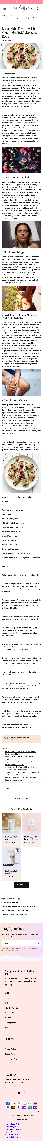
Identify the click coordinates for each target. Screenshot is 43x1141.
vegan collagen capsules (14, 1132)
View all (21, 885)
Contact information (22, 1119)
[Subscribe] (38, 943)
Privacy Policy (10, 1049)
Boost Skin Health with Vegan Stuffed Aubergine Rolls (18, 18)
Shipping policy (29, 1115)
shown (21, 418)
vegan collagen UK (12, 1124)
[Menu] (4, 8)
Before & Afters (11, 1013)
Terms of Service (11, 1064)
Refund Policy (10, 1054)
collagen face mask (12, 1134)
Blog (11, 15)
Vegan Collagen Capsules (10, 872)
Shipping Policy (11, 1059)
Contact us (9, 1044)
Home (3, 15)
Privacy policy (36, 1112)
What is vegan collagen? (10, 902)
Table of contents (8, 73)
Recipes (8, 1018)
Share (7, 789)
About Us (8, 1027)
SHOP (7, 1003)
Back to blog (23, 798)
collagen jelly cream (12, 1137)
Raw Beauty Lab (13, 1112)
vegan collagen (10, 1127)
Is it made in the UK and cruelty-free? (14, 914)
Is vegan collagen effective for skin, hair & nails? (18, 906)
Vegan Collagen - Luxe (11, 838)
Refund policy (25, 1112)
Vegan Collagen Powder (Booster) (31, 838)
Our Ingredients (11, 1022)
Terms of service (16, 1115)
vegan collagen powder (13, 1129)
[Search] (32, 8)
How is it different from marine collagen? (15, 910)
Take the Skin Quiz (12, 1008)
